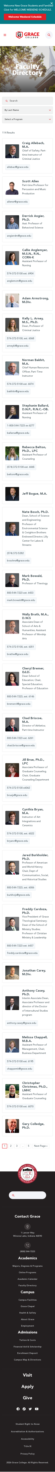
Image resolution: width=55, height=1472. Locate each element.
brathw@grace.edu (17, 654)
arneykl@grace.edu (17, 346)
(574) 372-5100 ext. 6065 (21, 467)
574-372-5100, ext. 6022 (20, 834)
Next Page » (41, 1146)
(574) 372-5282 (15, 553)
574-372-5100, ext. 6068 (20, 338)
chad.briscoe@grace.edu (21, 745)
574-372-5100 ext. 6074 (20, 384)
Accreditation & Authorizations (27, 1432)
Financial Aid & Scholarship (28, 1347)
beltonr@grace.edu (18, 474)
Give (27, 1398)
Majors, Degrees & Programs (28, 1266)
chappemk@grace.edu (19, 1069)
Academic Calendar (27, 1279)
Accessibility (27, 1439)
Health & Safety (27, 1313)
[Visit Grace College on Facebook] (18, 1409)
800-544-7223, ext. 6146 (20, 696)
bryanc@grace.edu (17, 841)
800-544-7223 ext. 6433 (20, 593)
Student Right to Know (28, 1424)
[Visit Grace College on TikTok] (24, 1409)
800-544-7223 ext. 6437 (20, 946)
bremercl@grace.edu (18, 704)
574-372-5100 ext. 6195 (20, 1061)
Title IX (27, 1446)
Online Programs (27, 1272)
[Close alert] (51, 3)
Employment (27, 1326)
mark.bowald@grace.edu (21, 600)
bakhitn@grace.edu (18, 391)
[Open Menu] (4, 35)
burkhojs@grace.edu (18, 895)
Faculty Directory (27, 1286)
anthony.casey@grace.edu (21, 1023)
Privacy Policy (27, 1454)
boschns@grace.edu (18, 561)
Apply (27, 1387)
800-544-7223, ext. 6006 (20, 888)
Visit (27, 1375)
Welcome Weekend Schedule (25, 17)
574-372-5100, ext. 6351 (20, 647)
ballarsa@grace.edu (18, 433)
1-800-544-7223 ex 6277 (20, 426)
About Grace (27, 1319)
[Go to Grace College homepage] (27, 1174)
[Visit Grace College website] (27, 35)
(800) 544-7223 (27, 1251)
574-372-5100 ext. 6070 (20, 1106)
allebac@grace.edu (17, 167)
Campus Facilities (27, 1300)
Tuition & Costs (27, 1340)
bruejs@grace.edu (17, 795)
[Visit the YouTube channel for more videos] (36, 1409)
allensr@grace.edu (17, 202)
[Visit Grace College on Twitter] (30, 1409)
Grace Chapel (28, 1306)
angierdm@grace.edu (19, 236)
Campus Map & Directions (27, 1360)
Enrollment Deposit (27, 1353)
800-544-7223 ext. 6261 (20, 738)
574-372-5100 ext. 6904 (20, 273)
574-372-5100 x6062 (18, 788)
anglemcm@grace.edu (19, 281)
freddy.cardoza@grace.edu (22, 953)
